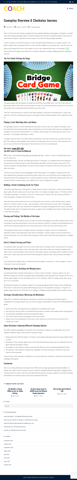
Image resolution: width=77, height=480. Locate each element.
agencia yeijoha (48, 477)
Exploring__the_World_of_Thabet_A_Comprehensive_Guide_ (21, 420)
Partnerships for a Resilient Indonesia (14, 427)
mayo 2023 (7, 461)
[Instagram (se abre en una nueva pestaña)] (72, 2)
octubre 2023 (7, 444)
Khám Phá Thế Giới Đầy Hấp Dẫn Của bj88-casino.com (19, 423)
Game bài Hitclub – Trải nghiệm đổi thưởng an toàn (18, 416)
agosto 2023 (7, 451)
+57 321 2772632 (11, 2)
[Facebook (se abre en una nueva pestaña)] (70, 2)
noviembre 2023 (8, 440)
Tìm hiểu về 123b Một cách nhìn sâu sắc (15, 430)
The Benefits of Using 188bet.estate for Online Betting (15, 391)
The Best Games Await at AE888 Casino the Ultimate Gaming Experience (38, 391)
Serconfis (9, 27)
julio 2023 (6, 454)
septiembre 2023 (8, 447)
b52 (67, 48)
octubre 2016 (7, 465)
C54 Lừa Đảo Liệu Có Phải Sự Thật (62, 390)
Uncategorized (35, 27)
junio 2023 (7, 458)
